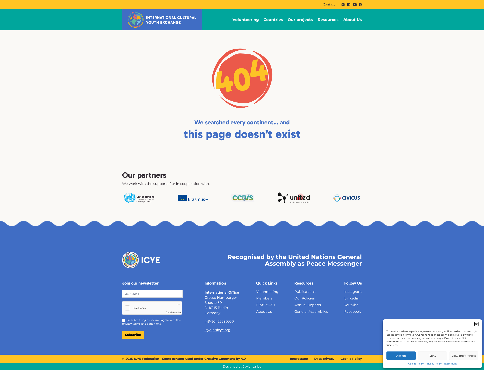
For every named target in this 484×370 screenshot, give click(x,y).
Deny (432, 356)
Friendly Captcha (173, 312)
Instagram (353, 292)
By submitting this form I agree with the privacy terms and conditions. (151, 321)
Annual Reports (307, 305)
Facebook (352, 311)
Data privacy (324, 359)
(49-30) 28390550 (219, 321)
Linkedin (351, 298)
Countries (273, 19)
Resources (328, 19)
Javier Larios (252, 366)
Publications (305, 292)
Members (264, 298)
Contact (329, 4)
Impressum (450, 363)
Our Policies (304, 298)
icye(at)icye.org (217, 330)
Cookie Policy (416, 363)
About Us (352, 19)
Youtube (351, 305)
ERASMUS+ (265, 305)
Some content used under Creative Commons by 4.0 (204, 359)
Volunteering (246, 19)
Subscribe (133, 335)
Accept (401, 356)
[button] (476, 324)
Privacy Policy (434, 363)
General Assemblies (311, 311)
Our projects (300, 19)
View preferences (463, 356)
